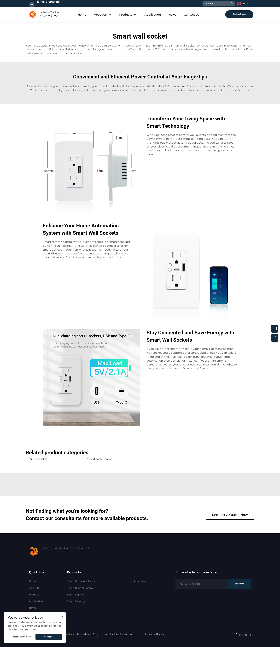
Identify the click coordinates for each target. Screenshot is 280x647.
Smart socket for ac (99, 459)
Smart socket (177, 86)
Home (82, 14)
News (172, 14)
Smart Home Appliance (81, 581)
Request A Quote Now (230, 515)
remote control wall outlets (187, 134)
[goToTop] (274, 338)
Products (125, 14)
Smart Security (76, 601)
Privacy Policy (154, 634)
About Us (100, 14)
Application (153, 14)
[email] (274, 329)
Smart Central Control (80, 587)
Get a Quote (239, 14)
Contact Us (191, 14)
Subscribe (239, 583)
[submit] (231, 3)
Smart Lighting (76, 594)
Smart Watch (141, 581)
